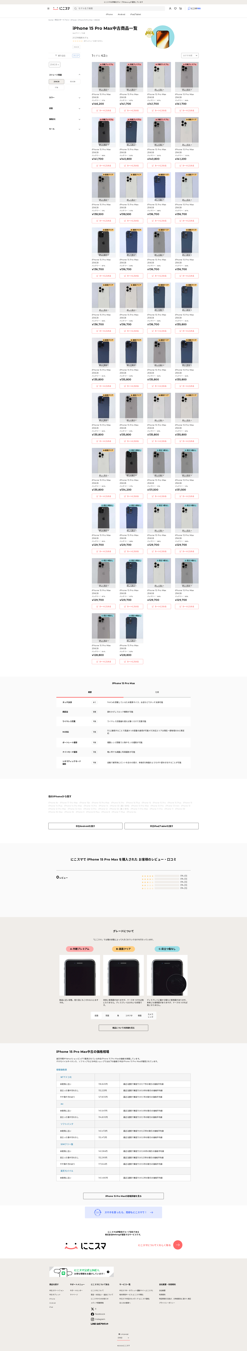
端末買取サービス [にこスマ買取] (131, 1295)
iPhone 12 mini (75, 809)
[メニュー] (48, 8)
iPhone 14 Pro (90, 806)
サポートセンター (76, 1291)
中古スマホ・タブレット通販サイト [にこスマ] (136, 1291)
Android (52, 1303)
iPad (51, 1307)
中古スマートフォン (62, 20)
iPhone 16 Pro (117, 803)
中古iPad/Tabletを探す (161, 826)
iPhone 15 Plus (174, 803)
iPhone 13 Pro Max (140, 806)
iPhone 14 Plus (55, 806)
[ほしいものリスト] (175, 8)
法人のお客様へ (125, 1303)
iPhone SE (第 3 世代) (119, 806)
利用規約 (162, 1295)
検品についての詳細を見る (123, 1028)
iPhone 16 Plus (133, 803)
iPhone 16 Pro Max (100, 803)
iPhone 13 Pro (157, 806)
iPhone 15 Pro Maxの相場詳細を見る (123, 1196)
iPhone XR (180, 809)
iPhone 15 (187, 803)
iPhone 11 (168, 809)
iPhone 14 (103, 806)
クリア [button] (76, 55)
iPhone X (80, 812)
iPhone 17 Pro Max (69, 803)
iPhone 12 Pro (89, 809)
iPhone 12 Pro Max (57, 809)
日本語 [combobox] (120, 1338)
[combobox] (120, 8)
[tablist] (123, 1016)
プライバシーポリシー (167, 1303)
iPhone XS (69, 812)
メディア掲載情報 (97, 1303)
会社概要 (162, 1291)
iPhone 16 (146, 803)
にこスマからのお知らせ (99, 1299)
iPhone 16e (85, 803)
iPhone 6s (131, 812)
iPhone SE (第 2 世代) (119, 809)
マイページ (74, 1295)
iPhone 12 (103, 809)
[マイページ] (170, 8)
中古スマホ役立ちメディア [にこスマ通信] (134, 1299)
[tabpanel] (123, 976)
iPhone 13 (185, 806)
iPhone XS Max (55, 812)
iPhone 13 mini (172, 806)
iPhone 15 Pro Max (85, 20)
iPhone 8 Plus (92, 812)
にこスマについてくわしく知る (154, 1245)
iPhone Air (53, 803)
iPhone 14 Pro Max (73, 806)
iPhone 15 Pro (159, 803)
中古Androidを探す (85, 826)
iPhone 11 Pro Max (139, 809)
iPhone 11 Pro (156, 809)
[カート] (180, 8)
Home (50, 20)
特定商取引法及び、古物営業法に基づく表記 (175, 1299)
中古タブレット (55, 1295)
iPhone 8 (105, 812)
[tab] (96, 1015)
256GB (53, 64)
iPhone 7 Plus (118, 812)
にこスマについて (97, 1291)
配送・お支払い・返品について (102, 1295)
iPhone (73, 20)
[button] (88, 41)
